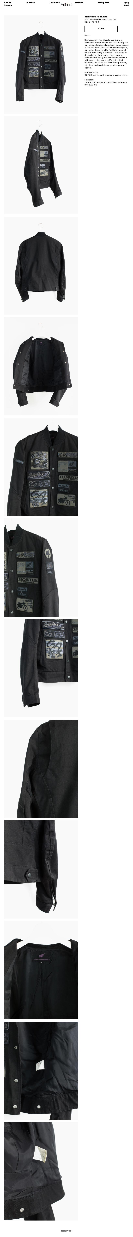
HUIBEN (69, 1231)
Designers (103, 3)
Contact (30, 3)
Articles (78, 3)
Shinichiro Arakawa (96, 17)
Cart (126, 5)
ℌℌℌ (126, 3)
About (7, 3)
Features (55, 3)
